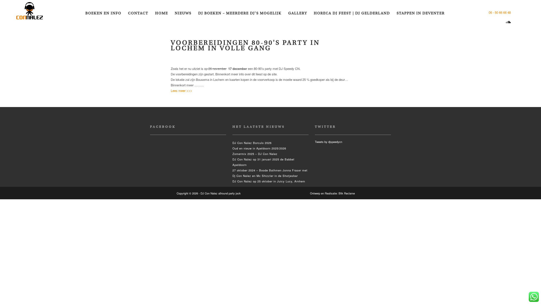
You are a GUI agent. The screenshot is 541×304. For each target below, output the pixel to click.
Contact (138, 13)
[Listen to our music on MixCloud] (508, 22)
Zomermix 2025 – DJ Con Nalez (254, 154)
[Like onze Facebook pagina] (515, 12)
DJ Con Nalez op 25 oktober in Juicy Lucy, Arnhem (268, 181)
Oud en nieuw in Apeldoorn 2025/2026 (259, 148)
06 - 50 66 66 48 (500, 12)
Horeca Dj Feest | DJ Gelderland (352, 13)
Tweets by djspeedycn (328, 142)
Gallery (297, 13)
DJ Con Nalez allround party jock (32, 12)
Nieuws (183, 13)
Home (161, 13)
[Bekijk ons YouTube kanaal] (500, 22)
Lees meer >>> (181, 90)
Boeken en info (103, 13)
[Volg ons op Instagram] (492, 22)
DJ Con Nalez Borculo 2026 (252, 143)
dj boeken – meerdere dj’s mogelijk (239, 13)
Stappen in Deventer (421, 13)
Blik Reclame (347, 193)
